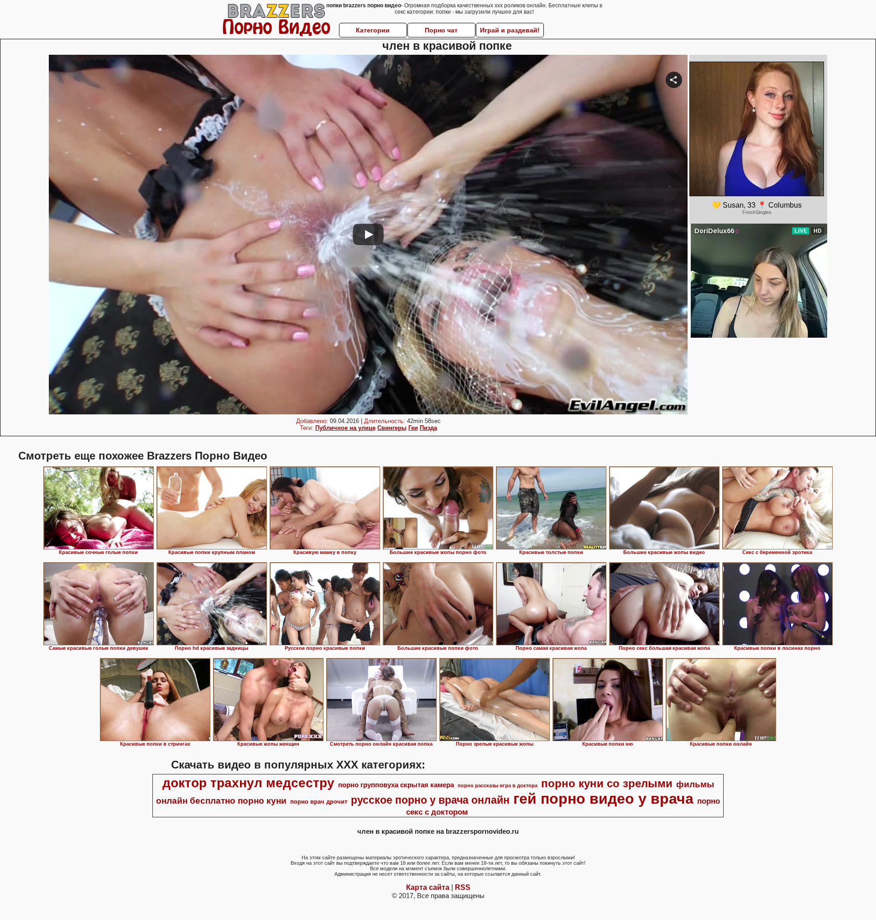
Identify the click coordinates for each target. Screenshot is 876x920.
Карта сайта (427, 887)
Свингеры (392, 427)
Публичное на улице (345, 427)
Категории (373, 30)
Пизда (428, 427)
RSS (462, 887)
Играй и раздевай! (510, 30)
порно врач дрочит (318, 801)
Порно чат (441, 30)
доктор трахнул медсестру (248, 783)
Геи (413, 427)
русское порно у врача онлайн (430, 800)
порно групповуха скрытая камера (396, 785)
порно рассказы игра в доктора (497, 785)
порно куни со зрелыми (607, 783)
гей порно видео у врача (603, 798)
